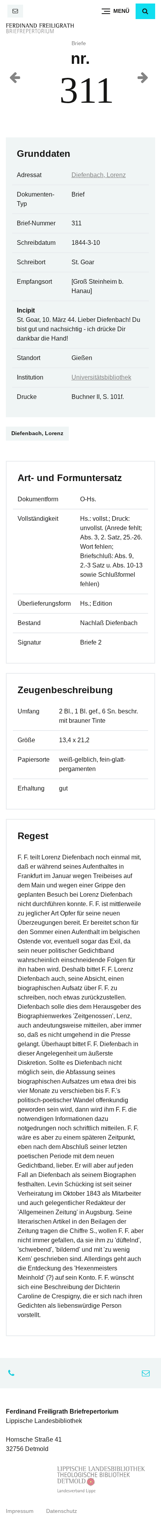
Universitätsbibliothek (101, 377)
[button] (145, 11)
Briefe (79, 43)
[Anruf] (13, 1373)
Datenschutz (61, 1511)
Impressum (20, 1511)
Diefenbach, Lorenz (99, 175)
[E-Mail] (15, 11)
